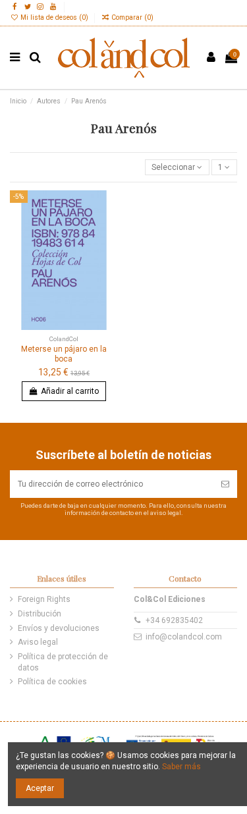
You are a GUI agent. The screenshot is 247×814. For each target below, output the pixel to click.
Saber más (181, 766)
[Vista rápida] (108, 251)
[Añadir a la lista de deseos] (108, 208)
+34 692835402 (174, 620)
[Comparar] (108, 230)
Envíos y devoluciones (58, 628)
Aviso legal (38, 642)
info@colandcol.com (184, 636)
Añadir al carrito (70, 391)
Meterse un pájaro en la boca (64, 353)
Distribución (39, 613)
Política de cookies (52, 681)
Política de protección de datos (63, 662)
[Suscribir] (225, 484)
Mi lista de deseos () (54, 17)
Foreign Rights (44, 599)
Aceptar (40, 788)
